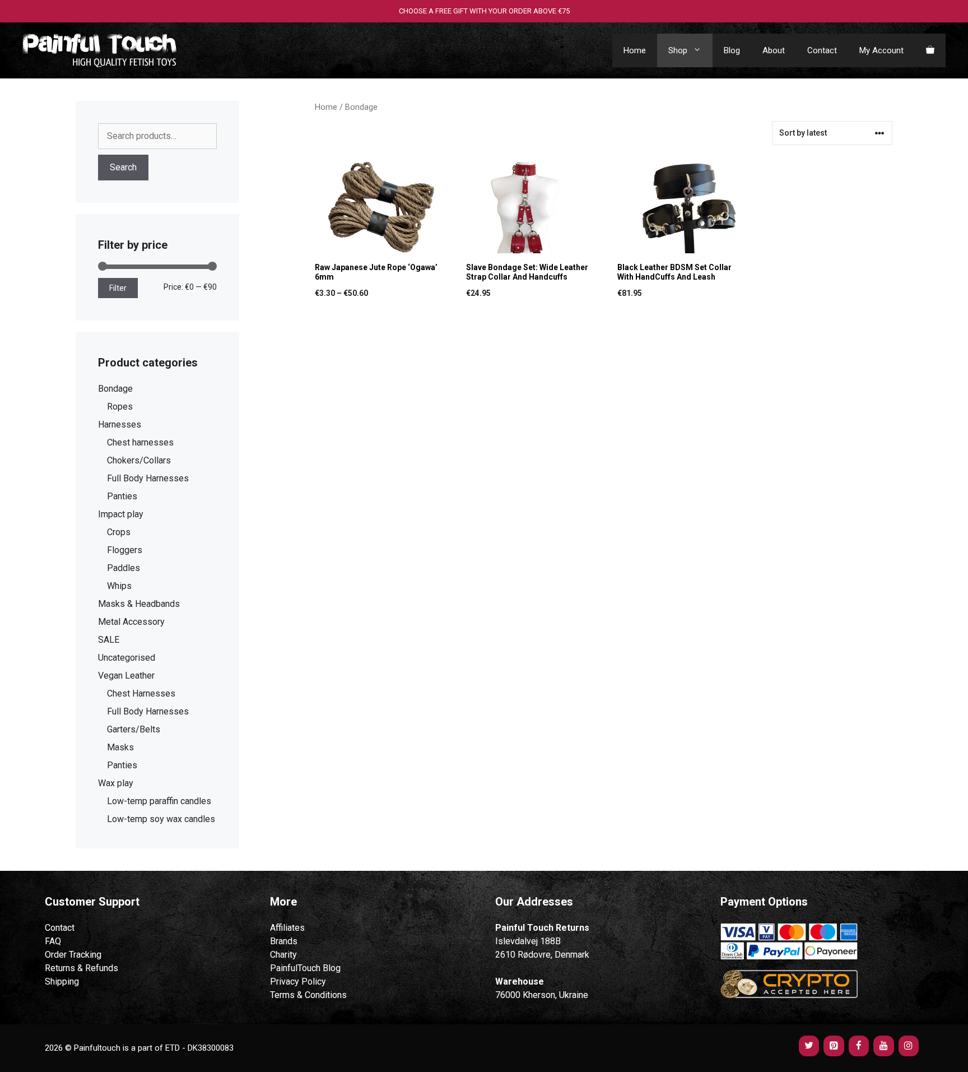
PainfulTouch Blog (305, 968)
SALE (108, 639)
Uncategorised (126, 657)
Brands (283, 941)
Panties (122, 496)
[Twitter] (809, 1046)
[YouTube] (883, 1046)
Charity (283, 954)
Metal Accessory (131, 621)
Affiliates (287, 927)
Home (634, 50)
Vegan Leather (126, 675)
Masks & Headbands (139, 603)
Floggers (124, 550)
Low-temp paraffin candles (159, 801)
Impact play (120, 514)
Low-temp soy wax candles (161, 819)
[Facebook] (859, 1046)
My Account (881, 50)
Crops (119, 532)
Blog (732, 50)
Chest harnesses (140, 442)
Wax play (115, 783)
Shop (677, 50)
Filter (118, 288)
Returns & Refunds (81, 968)
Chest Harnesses (141, 693)
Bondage (115, 388)
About (773, 50)
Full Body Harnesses (148, 478)
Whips (119, 586)
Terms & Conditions (308, 995)
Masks (120, 747)
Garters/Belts (133, 729)
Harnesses (119, 424)
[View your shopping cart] (930, 50)
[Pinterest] (833, 1046)
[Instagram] (909, 1046)
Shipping (62, 981)
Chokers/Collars (139, 460)
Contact (822, 50)
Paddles (123, 568)
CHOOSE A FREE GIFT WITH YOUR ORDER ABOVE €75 (484, 11)
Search (123, 167)
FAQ (53, 941)
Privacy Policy (298, 981)
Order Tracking (73, 954)
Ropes (120, 406)
